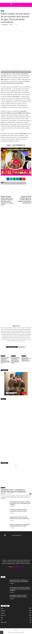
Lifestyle (3, 613)
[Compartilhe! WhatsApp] (14, 179)
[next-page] (17, 365)
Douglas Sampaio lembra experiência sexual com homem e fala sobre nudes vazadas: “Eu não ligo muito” (7, 200)
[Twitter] (5, 28)
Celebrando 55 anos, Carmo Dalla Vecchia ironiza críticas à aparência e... (20, 517)
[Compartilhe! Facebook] (7, 179)
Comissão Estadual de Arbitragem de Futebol (16, 182)
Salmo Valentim (22, 183)
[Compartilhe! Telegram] (17, 179)
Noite (2, 617)
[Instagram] (15, 343)
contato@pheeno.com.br (18, 566)
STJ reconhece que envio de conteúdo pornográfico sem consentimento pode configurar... (20, 503)
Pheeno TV (3, 615)
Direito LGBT (4, 622)
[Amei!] (23, 179)
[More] (16, 28)
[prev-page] (15, 365)
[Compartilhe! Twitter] (11, 179)
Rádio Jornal (15, 183)
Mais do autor (22, 347)
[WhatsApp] (13, 28)
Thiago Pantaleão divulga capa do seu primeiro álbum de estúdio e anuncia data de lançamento (24, 200)
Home (2, 8)
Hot (1, 620)
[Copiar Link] (20, 179)
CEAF (5, 182)
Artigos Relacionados (11, 347)
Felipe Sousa (5, 24)
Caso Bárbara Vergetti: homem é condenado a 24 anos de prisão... (18, 510)
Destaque (3, 355)
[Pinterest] (9, 28)
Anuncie (16, 630)
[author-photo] (16, 266)
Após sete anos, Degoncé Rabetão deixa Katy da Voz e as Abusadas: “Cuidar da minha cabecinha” (26, 359)
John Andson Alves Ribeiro (7, 183)
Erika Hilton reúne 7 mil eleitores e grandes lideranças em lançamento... (14, 491)
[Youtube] (20, 569)
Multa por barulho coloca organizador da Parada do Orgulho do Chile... (20, 525)
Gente (6, 8)
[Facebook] (2, 28)
